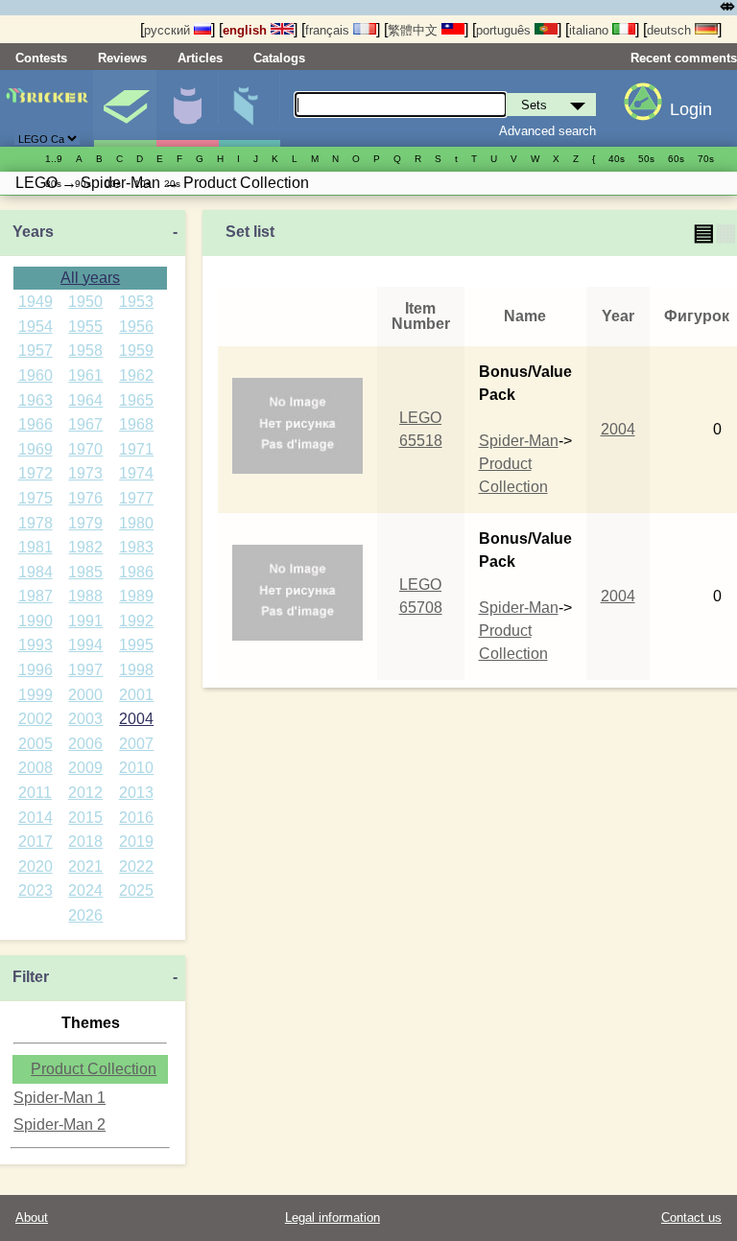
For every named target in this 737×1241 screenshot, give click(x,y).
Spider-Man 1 (59, 1097)
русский (169, 30)
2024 (85, 890)
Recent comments (683, 58)
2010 (136, 768)
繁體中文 (414, 30)
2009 (85, 768)
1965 (136, 400)
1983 (136, 547)
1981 (35, 547)
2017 (35, 841)
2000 (85, 695)
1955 (85, 326)
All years (90, 277)
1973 (85, 473)
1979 (85, 523)
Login (691, 109)
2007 (136, 744)
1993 (35, 645)
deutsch (671, 30)
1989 (136, 596)
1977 (136, 498)
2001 (136, 695)
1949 (35, 301)
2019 (136, 841)
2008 (35, 768)
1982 (85, 547)
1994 (85, 645)
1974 (136, 473)
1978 (35, 523)
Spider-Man (519, 441)
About (31, 1217)
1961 (85, 375)
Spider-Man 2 (59, 1124)
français (329, 30)
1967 (85, 424)
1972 (35, 473)
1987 (35, 596)
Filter (30, 977)
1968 (136, 424)
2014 (35, 817)
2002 (35, 719)
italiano (590, 30)
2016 (136, 817)
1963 (35, 400)
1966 (35, 424)
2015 (85, 817)
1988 (85, 596)
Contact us (691, 1217)
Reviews (122, 58)
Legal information (332, 1217)
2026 (85, 915)
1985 (85, 572)
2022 (136, 866)
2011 (35, 792)
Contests (41, 58)
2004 (136, 719)
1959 (136, 350)
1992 (136, 621)
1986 (136, 572)
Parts (249, 108)
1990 (35, 621)
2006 (85, 744)
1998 (136, 670)
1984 (35, 572)
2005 (35, 744)
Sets (124, 108)
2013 (136, 792)
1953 (136, 301)
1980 (136, 523)
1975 (35, 498)
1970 (85, 449)
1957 (35, 350)
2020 (35, 866)
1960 (35, 375)
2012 (85, 792)
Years (33, 231)
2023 (35, 890)
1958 (85, 350)
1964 (85, 400)
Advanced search (547, 131)
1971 (136, 449)
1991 (85, 621)
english (247, 30)
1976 (85, 498)
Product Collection (93, 1069)
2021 (85, 866)
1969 (35, 449)
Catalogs (279, 58)
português (505, 30)
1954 (35, 326)
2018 (85, 841)
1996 (35, 670)
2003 (85, 719)
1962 (136, 375)
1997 (85, 670)
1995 (136, 645)
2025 (136, 890)
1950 (85, 301)
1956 (136, 326)
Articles (200, 58)
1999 (35, 695)
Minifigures (187, 108)
